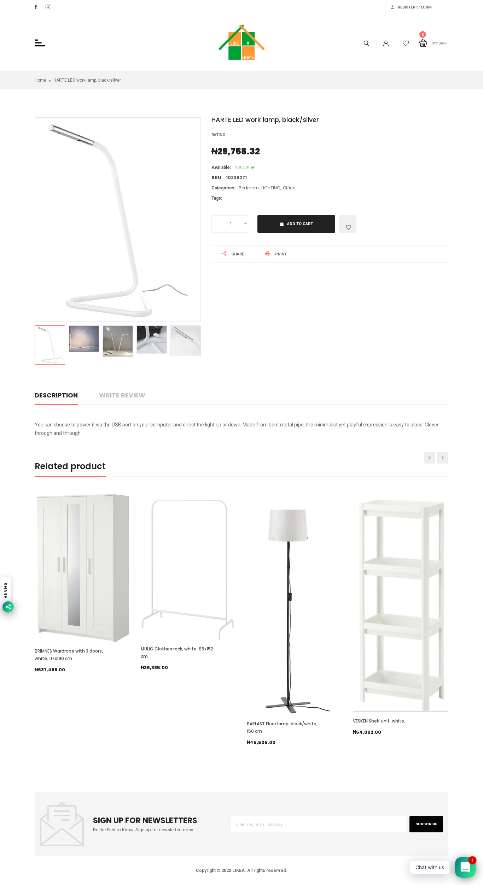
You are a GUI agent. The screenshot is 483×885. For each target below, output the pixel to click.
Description (56, 395)
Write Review (122, 395)
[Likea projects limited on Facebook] (36, 7)
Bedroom (249, 188)
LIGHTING (270, 188)
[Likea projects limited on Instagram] (48, 7)
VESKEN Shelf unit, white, (379, 721)
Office (289, 188)
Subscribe (426, 824)
